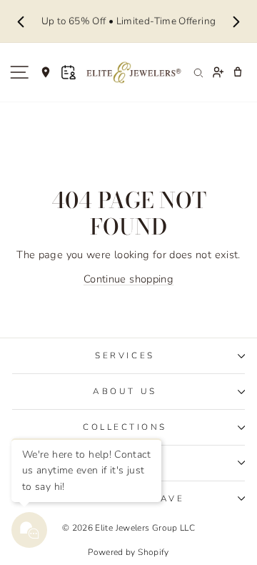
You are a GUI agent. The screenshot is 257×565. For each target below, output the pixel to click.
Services (124, 355)
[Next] (236, 21)
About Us (124, 391)
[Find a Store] (46, 72)
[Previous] (20, 21)
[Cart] (238, 72)
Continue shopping (128, 279)
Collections (125, 427)
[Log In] (218, 72)
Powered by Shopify (128, 552)
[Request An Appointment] (68, 72)
